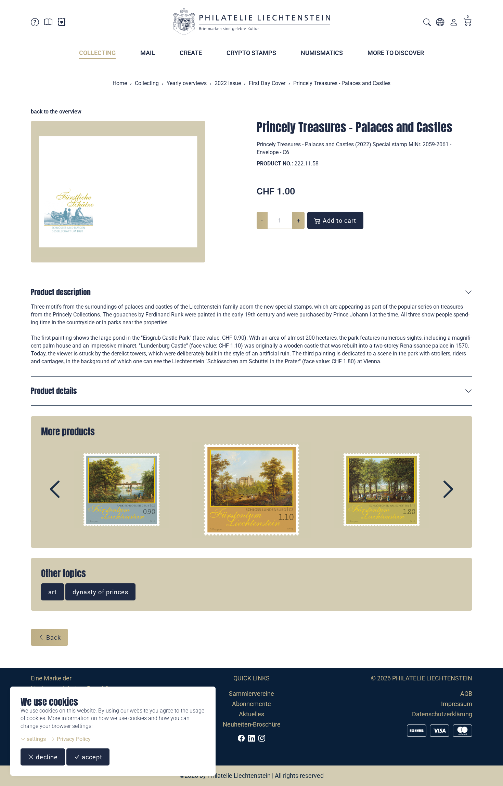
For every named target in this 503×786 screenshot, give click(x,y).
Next (432, 495)
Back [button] (52, 637)
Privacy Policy (73, 739)
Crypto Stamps (251, 52)
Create (191, 52)
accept (91, 757)
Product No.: (275, 163)
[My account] (453, 24)
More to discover (395, 52)
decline (46, 757)
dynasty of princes (100, 592)
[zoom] (118, 192)
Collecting (97, 52)
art (52, 592)
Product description (61, 292)
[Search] (427, 23)
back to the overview (56, 111)
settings (35, 739)
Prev (70, 495)
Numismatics (322, 52)
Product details (54, 390)
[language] (440, 23)
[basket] (468, 22)
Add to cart (338, 220)
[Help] (35, 23)
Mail (147, 52)
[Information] (48, 23)
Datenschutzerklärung (442, 714)
